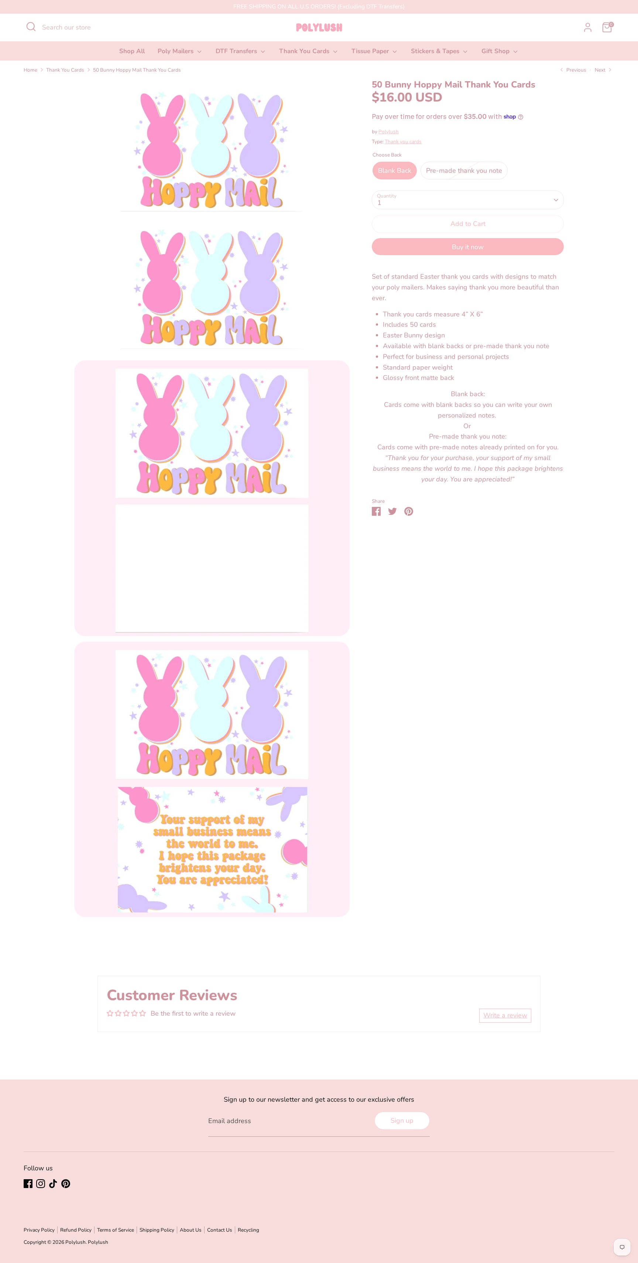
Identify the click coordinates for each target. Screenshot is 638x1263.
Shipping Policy (157, 1229)
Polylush (388, 131)
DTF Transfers (237, 51)
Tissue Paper (371, 51)
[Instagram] (40, 1183)
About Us (191, 1229)
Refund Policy (76, 1229)
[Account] (587, 27)
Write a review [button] (505, 1015)
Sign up (402, 1120)
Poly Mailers (176, 51)
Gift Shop (496, 51)
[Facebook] (28, 1183)
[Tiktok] (53, 1183)
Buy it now (468, 247)
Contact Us (219, 1229)
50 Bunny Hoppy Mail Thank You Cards (137, 69)
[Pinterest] (65, 1183)
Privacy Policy (39, 1229)
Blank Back (394, 170)
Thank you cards (403, 141)
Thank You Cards (305, 51)
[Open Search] (31, 26)
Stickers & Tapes (436, 51)
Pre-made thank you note (464, 170)
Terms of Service (115, 1229)
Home (30, 69)
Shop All (132, 51)
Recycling (248, 1229)
